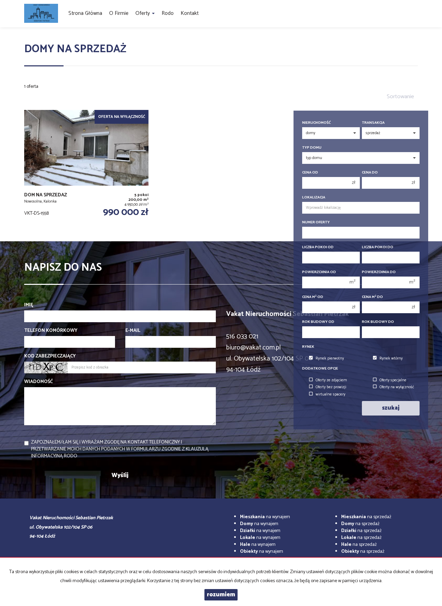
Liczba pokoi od (318, 247)
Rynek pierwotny (330, 358)
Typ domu (311, 147)
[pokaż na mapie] (42, 92)
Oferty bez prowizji (331, 387)
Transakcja (373, 122)
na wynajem (265, 517)
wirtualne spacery (330, 394)
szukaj (391, 408)
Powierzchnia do (379, 272)
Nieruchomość (316, 122)
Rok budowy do (378, 322)
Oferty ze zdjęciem (331, 380)
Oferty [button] (143, 13)
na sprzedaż (366, 517)
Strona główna (85, 13)
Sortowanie (400, 96)
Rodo (168, 13)
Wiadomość (38, 382)
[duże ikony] (28, 92)
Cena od (310, 172)
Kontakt (190, 13)
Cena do (370, 172)
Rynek (308, 346)
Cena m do (372, 297)
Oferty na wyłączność (396, 387)
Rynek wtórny (391, 358)
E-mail (132, 330)
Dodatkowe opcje (320, 368)
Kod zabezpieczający (50, 356)
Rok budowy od (318, 322)
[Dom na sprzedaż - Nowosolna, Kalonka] (86, 168)
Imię (28, 305)
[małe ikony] (35, 92)
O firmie (118, 13)
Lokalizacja (313, 197)
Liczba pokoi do (377, 247)
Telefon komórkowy (50, 330)
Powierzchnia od (319, 272)
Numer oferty (316, 222)
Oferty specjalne (392, 380)
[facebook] (415, 14)
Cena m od (312, 297)
